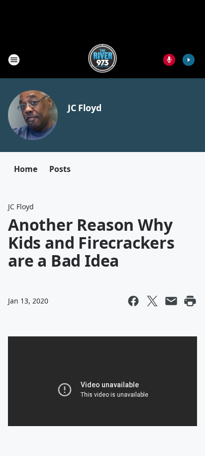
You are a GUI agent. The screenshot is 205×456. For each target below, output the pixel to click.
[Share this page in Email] (171, 301)
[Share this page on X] (152, 301)
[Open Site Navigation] (14, 60)
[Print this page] (190, 301)
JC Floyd (84, 108)
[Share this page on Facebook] (133, 301)
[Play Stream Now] (189, 60)
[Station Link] (102, 59)
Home (25, 168)
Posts (60, 168)
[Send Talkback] (169, 60)
